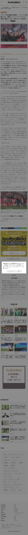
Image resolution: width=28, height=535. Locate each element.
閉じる (19, 271)
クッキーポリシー (11, 271)
